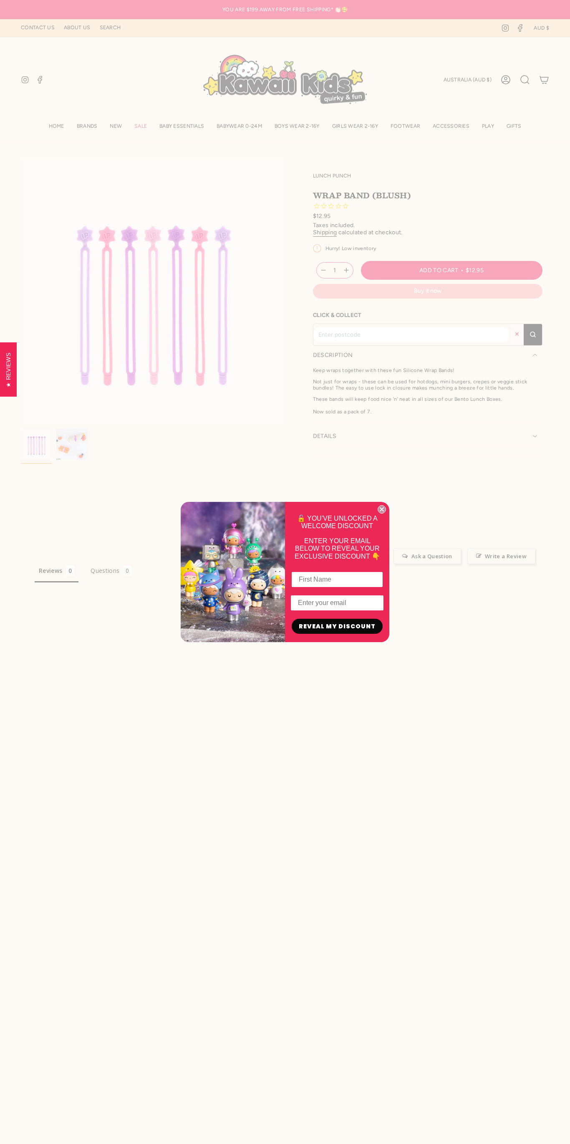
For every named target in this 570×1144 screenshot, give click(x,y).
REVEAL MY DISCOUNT (337, 626)
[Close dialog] (382, 509)
